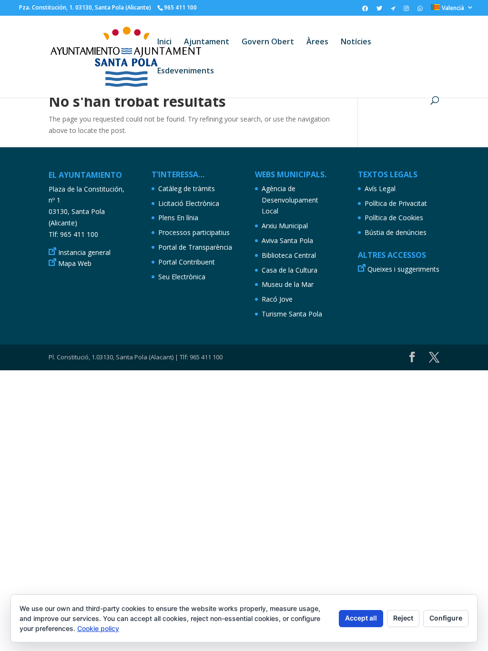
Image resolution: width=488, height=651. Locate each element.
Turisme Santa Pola (292, 313)
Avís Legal (380, 188)
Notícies (356, 42)
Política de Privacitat (396, 203)
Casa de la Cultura (289, 270)
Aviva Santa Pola (287, 240)
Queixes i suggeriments (403, 269)
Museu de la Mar (288, 284)
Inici (164, 42)
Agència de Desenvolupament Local (290, 200)
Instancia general (84, 252)
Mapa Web (75, 263)
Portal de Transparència (195, 247)
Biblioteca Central (289, 255)
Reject (403, 618)
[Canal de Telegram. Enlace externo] (393, 10)
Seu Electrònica (181, 276)
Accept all (361, 618)
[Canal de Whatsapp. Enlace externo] (420, 10)
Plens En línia (178, 217)
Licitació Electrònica (188, 203)
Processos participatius (194, 232)
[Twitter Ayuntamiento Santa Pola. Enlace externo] (379, 10)
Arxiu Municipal (285, 225)
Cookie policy (98, 628)
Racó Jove (277, 299)
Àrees (317, 42)
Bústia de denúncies (396, 232)
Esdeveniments (185, 71)
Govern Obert (268, 42)
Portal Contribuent (186, 261)
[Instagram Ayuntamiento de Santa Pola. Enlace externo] (406, 10)
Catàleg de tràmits (186, 188)
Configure (445, 618)
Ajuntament (206, 42)
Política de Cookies (394, 217)
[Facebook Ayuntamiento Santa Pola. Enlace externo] (365, 10)
